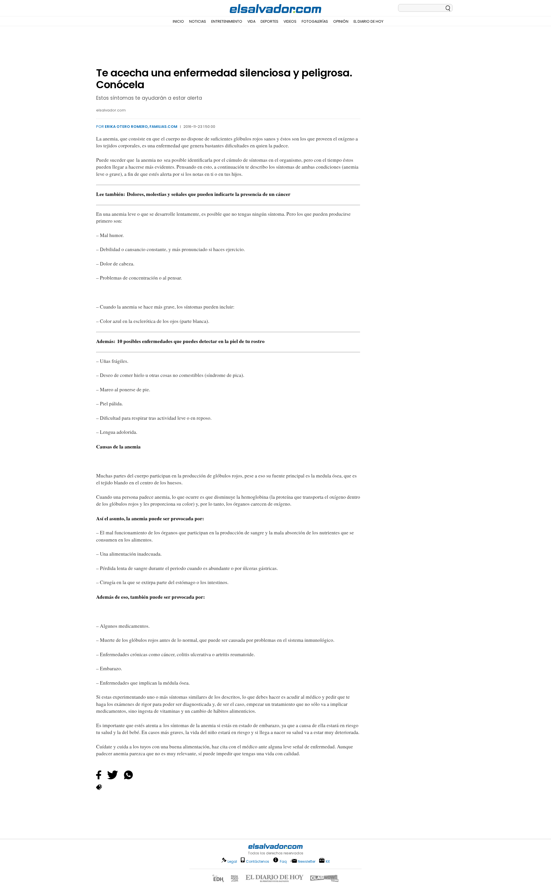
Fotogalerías (315, 21)
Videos (290, 21)
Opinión (340, 21)
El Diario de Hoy (368, 21)
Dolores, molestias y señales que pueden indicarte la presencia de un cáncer (208, 194)
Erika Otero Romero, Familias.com (141, 126)
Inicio (178, 21)
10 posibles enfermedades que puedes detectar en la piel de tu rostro (191, 341)
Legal (232, 861)
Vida (251, 21)
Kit (328, 861)
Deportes (269, 21)
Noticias (197, 21)
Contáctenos (257, 861)
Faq (283, 861)
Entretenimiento (226, 21)
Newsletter (306, 861)
